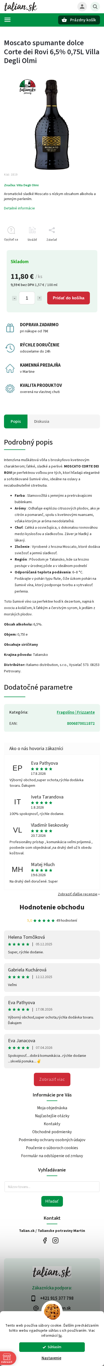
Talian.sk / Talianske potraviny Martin (44, 1240)
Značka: (21, 185)
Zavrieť (82, 249)
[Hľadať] (95, 6)
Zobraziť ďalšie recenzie (77, 894)
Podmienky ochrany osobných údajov (52, 1140)
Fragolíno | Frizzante (76, 712)
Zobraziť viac (52, 1079)
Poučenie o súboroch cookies (52, 1148)
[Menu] (7, 20)
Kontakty (52, 1124)
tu (60, 1335)
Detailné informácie (19, 208)
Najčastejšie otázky (52, 1116)
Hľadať (52, 1201)
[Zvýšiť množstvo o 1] (39, 298)
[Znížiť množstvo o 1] (14, 298)
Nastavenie (51, 1358)
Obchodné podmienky (52, 1132)
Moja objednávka (52, 1108)
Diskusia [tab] (41, 421)
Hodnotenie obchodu (52, 907)
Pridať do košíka (68, 298)
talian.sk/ (55, 1240)
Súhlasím (54, 1347)
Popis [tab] (16, 421)
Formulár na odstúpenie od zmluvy (52, 1156)
